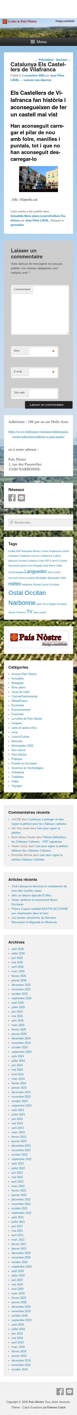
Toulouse (21, 612)
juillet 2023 (18, 1114)
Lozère (57, 572)
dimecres (13, 560)
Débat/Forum (20, 700)
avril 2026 (18, 966)
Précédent (44, 59)
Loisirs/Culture (50, 216)
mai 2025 (17, 1016)
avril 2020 (18, 1288)
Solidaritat (18, 772)
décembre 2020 (21, 1253)
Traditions (18, 776)
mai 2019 (17, 1338)
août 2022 (18, 1163)
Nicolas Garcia (41, 584)
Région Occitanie (58, 604)
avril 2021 (18, 1235)
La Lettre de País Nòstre (27, 718)
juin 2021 (17, 1226)
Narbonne (27, 584)
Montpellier (41, 578)
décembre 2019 (21, 1306)
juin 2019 (17, 1333)
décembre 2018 (21, 1360)
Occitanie (54, 584)
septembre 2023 (21, 1105)
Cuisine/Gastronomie (24, 696)
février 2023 (19, 1136)
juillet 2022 (18, 1168)
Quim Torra (42, 604)
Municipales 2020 (57, 578)
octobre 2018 (20, 1369)
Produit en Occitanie (24, 763)
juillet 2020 (18, 1275)
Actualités (17, 216)
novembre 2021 (21, 1204)
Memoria (17, 741)
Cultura (57, 556)
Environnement (21, 709)
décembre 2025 (21, 984)
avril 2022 (18, 1181)
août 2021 (18, 1217)
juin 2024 (17, 1065)
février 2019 (19, 1351)
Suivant (63, 59)
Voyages (17, 785)
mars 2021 (18, 1239)
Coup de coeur (21, 691)
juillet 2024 (18, 1060)
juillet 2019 (18, 1329)
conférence (46, 556)
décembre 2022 (21, 1145)
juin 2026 (17, 957)
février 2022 (19, 1190)
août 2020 (18, 1271)
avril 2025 (18, 1020)
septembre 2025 (21, 998)
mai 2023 (17, 1123)
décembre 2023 (21, 1092)
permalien (17, 224)
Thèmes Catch (56, 1407)
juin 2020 (17, 1280)
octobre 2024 (20, 1047)
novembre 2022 (21, 1150)
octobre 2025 (20, 993)
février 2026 (19, 976)
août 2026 (18, 949)
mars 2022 (18, 1186)
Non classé (18, 750)
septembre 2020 (21, 1266)
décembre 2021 (21, 1199)
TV (30, 611)
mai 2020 (17, 1284)
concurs (35, 556)
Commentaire (22, 289)
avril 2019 (18, 1342)
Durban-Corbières (28, 560)
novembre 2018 (21, 1365)
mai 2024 (17, 1069)
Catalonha (25, 556)
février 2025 (19, 1029)
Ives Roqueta (35, 565)
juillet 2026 (18, 953)
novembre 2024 (21, 1042)
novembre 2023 (21, 1096)
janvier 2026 (19, 980)
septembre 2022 (21, 1159)
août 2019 (18, 1324)
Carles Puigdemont (51, 551)
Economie (18, 705)
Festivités (18, 714)
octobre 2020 (20, 1262)
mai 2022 (17, 1177)
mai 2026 (17, 962)
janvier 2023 (19, 1141)
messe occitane (26, 578)
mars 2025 (18, 1025)
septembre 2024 (21, 1051)
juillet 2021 (18, 1221)
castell (65, 551)
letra (50, 572)
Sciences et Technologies (27, 768)
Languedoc (35, 571)
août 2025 (18, 1002)
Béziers (37, 551)
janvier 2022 (19, 1195)
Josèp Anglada (16, 572)
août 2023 (18, 1110)
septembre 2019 (21, 1320)
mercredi (13, 578)
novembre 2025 (21, 989)
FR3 (47, 560)
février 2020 (19, 1297)
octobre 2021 (20, 1208)
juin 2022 (17, 1172)
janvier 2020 (19, 1302)
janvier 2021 (19, 1248)
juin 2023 (17, 1119)
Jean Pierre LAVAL (52, 565)
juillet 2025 (18, 1007)
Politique (17, 759)
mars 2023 (18, 1132)
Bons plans (31, 216)
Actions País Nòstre (24, 674)
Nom (17, 350)
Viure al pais (39, 612)
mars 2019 (18, 1346)
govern (24, 565)
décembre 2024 (21, 1038)
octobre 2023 (20, 1101)
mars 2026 (18, 971)
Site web (19, 392)
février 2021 (19, 1244)
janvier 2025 (19, 1034)
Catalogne (13, 556)
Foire (41, 560)
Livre (15, 732)
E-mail (18, 371)
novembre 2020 (21, 1257)
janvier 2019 (19, 1355)
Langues (17, 723)
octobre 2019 (20, 1315)
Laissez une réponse (37, 80)
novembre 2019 (21, 1311)
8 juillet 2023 (14, 551)
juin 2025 (17, 1011)
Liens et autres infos (24, 727)
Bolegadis (27, 551)
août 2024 (18, 1056)
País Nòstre (19, 754)
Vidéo (15, 781)
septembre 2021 (21, 1212)
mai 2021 (17, 1230)
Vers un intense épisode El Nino (31, 895)
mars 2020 (18, 1293)
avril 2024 (18, 1074)
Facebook (12, 497)
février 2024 (19, 1083)
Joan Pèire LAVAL (37, 220)
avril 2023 (18, 1127)
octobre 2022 (20, 1154)
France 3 (54, 560)
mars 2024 (18, 1078)
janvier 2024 (19, 1087)
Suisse (11, 612)
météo (14, 583)
